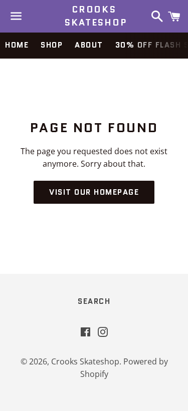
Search (94, 301)
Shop (52, 45)
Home (17, 45)
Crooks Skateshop (93, 16)
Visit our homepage (94, 192)
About (89, 45)
